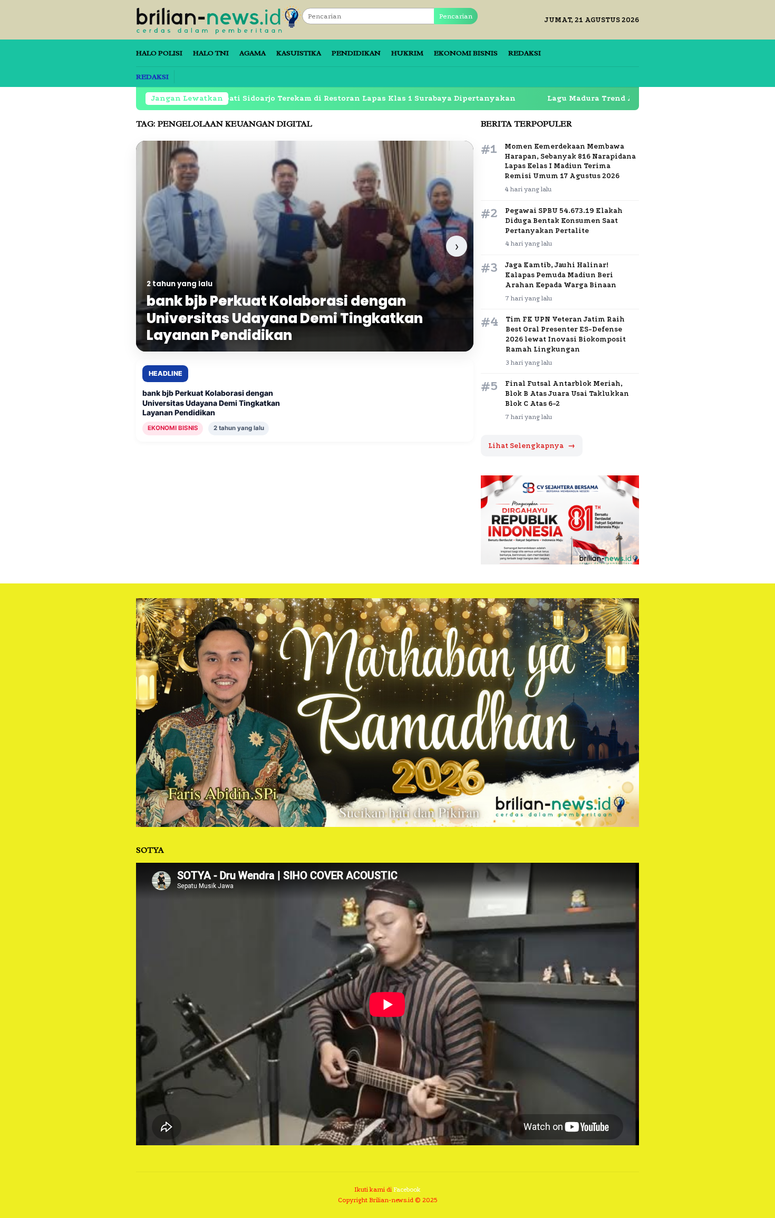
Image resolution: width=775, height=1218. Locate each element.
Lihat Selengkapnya (531, 446)
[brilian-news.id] (219, 19)
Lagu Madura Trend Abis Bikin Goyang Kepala (568, 98)
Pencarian (455, 16)
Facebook (407, 1189)
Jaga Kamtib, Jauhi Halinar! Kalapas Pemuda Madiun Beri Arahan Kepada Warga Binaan (560, 275)
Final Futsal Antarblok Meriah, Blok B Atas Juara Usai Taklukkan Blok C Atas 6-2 (567, 393)
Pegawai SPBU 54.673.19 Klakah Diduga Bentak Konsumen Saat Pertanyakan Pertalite (564, 221)
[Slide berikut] (456, 246)
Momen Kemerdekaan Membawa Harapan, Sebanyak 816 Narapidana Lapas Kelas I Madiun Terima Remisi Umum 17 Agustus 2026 (570, 161)
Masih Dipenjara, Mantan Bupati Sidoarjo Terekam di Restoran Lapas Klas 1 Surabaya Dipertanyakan (240, 98)
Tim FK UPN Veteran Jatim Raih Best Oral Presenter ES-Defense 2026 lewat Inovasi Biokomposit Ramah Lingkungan (566, 334)
